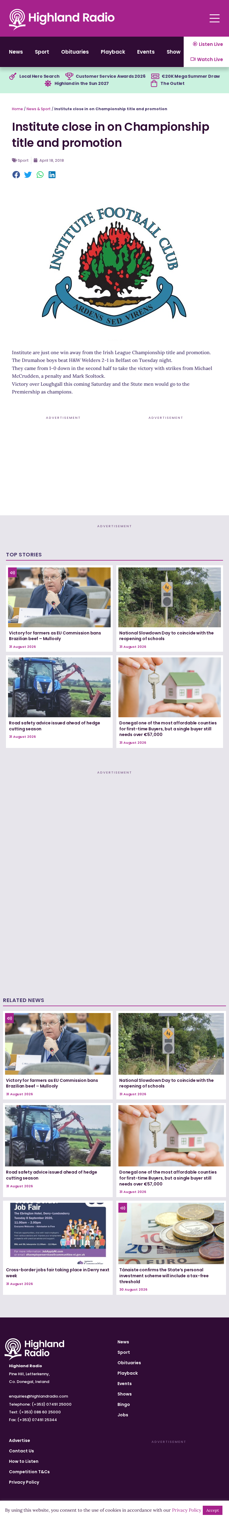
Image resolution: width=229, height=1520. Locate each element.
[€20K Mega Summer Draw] (155, 76)
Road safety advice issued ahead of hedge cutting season (54, 726)
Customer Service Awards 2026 (110, 76)
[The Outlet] (153, 83)
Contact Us (21, 1451)
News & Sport (39, 108)
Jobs (122, 1415)
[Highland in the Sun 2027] (48, 83)
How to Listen (23, 1461)
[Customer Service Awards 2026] (69, 76)
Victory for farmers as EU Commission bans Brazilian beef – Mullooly (55, 636)
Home (17, 108)
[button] (16, 175)
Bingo (123, 1404)
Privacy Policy (24, 1482)
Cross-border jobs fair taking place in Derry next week (57, 1273)
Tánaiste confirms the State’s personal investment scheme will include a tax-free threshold (164, 1275)
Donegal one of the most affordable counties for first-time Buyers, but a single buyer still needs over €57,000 (167, 729)
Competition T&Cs (29, 1472)
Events (146, 52)
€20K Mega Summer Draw (191, 76)
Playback (113, 52)
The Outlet (172, 83)
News (16, 52)
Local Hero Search (39, 76)
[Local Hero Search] (12, 76)
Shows (175, 52)
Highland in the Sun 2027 (82, 83)
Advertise (19, 1440)
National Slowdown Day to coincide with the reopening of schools (166, 636)
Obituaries (75, 52)
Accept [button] (212, 1510)
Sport (42, 52)
